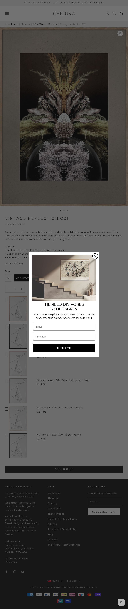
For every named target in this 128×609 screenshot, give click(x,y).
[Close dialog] (95, 256)
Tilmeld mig (64, 347)
